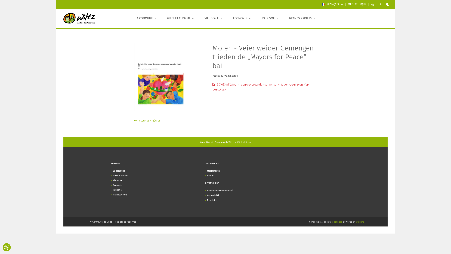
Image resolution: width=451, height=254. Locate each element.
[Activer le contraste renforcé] (387, 4)
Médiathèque (244, 142)
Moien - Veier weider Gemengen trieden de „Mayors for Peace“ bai (263, 57)
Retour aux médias (148, 120)
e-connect (336, 221)
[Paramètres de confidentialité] (7, 247)
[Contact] (372, 4)
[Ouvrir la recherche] (380, 4)
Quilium (360, 221)
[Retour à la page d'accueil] (79, 18)
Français (332, 4)
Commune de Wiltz (224, 142)
